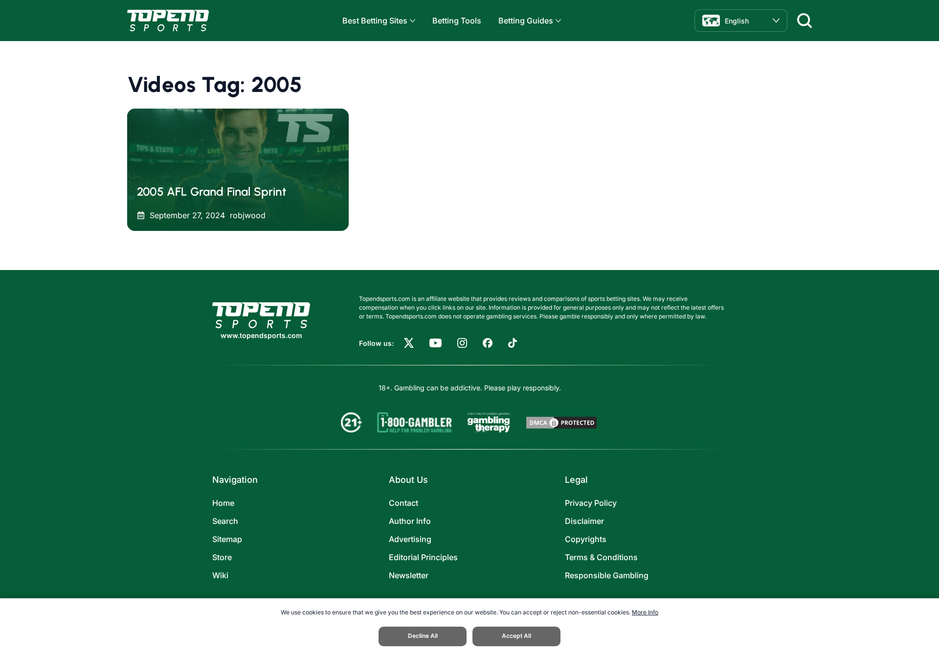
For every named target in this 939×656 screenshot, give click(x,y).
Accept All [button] (516, 635)
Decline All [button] (423, 635)
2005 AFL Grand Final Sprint (211, 191)
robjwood (248, 215)
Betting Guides (525, 20)
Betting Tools (456, 20)
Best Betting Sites (374, 20)
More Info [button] (645, 612)
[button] (411, 20)
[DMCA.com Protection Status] (561, 422)
